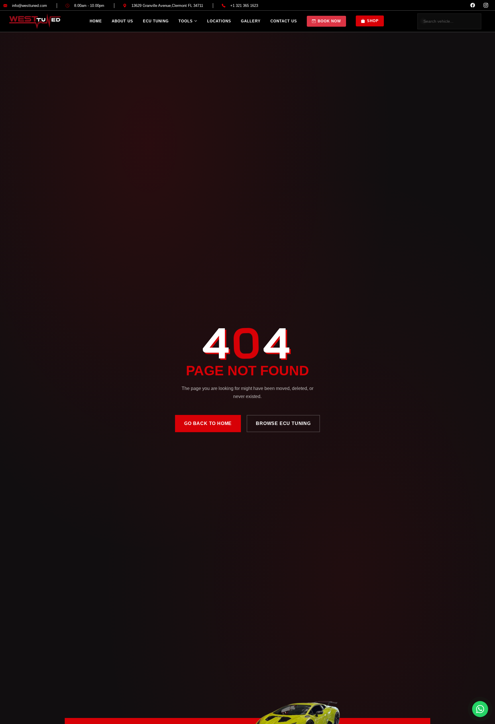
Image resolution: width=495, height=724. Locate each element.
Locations (219, 21)
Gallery (251, 21)
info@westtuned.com (29, 5)
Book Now (329, 21)
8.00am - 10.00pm (89, 5)
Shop (373, 21)
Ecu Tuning (156, 21)
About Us (122, 21)
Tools (185, 21)
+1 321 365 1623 (244, 5)
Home (96, 21)
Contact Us (283, 21)
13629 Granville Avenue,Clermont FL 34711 (167, 5)
